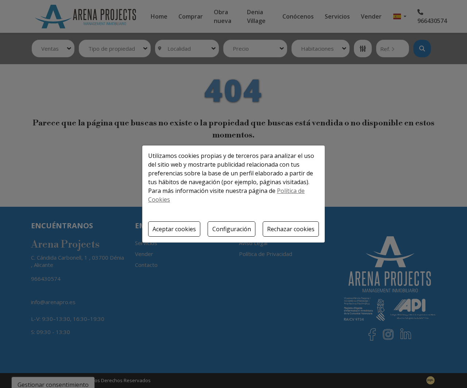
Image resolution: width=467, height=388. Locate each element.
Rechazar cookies (290, 229)
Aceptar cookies (174, 229)
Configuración (231, 229)
